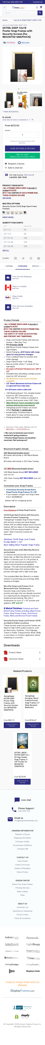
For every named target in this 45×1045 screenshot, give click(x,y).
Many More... (8, 217)
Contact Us (37, 2)
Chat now (28, 175)
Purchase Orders (23, 842)
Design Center (23, 881)
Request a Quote (22, 834)
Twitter (15, 1034)
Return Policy (22, 872)
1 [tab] (19, 89)
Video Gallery (22, 892)
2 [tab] (22, 89)
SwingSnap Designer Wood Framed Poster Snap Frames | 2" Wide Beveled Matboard (32, 701)
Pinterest (22, 1034)
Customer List (22, 907)
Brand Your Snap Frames (22, 884)
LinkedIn (29, 1034)
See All (5, 251)
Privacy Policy (22, 915)
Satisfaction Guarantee (22, 911)
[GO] (40, 12)
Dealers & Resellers (22, 868)
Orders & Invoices (22, 865)
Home (4, 20)
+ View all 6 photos (10, 112)
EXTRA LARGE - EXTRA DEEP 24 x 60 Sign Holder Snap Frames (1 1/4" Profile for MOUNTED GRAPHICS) (21, 759)
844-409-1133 (17, 2)
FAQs (22, 895)
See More (6, 198)
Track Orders (22, 861)
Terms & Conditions (22, 918)
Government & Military (22, 845)
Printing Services (23, 888)
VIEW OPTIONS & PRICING (12, 725)
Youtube (36, 1034)
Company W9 (22, 849)
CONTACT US (22, 857)
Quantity (7, 130)
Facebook (9, 1034)
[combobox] (22, 12)
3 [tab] (26, 89)
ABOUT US (22, 904)
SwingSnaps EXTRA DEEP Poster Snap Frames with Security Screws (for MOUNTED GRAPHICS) (11, 703)
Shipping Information (22, 838)
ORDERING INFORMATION (22, 831)
